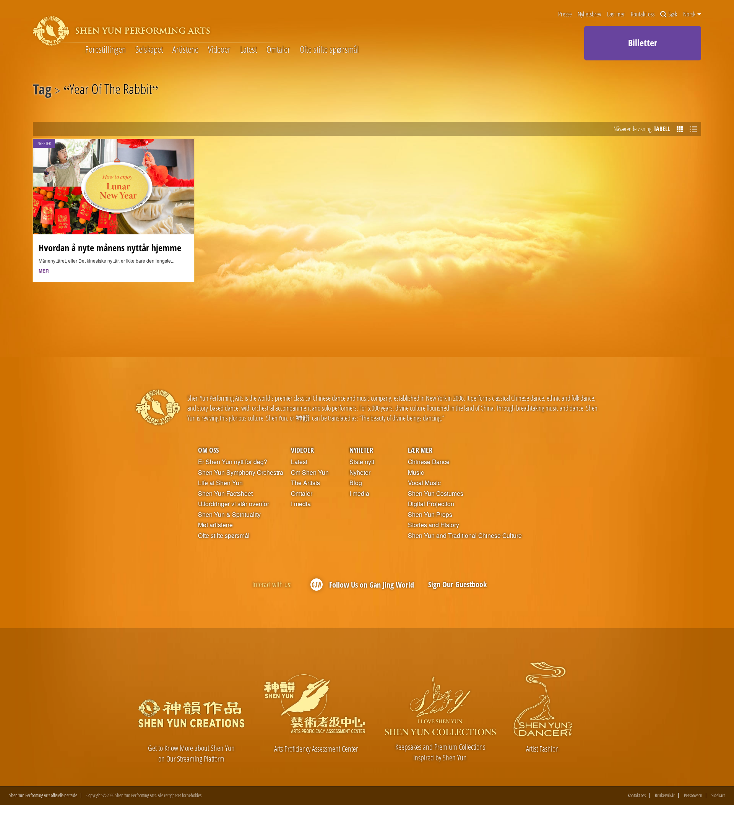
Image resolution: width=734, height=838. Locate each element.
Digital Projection (431, 504)
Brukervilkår (665, 795)
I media (301, 504)
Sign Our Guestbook (457, 584)
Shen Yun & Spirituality (229, 514)
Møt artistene (215, 525)
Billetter (642, 42)
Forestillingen (105, 50)
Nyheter (361, 450)
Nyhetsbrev (589, 14)
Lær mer (616, 14)
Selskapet (149, 50)
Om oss (208, 450)
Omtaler (278, 50)
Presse (565, 14)
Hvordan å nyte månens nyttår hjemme (110, 248)
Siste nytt (361, 462)
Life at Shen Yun (220, 483)
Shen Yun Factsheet (225, 493)
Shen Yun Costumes (435, 493)
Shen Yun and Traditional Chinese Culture (465, 535)
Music (416, 472)
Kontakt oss (642, 14)
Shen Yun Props (430, 514)
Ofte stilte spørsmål (329, 50)
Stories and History (433, 525)
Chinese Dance (429, 462)
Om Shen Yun (310, 472)
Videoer (219, 50)
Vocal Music (424, 483)
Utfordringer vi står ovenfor (233, 504)
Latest (248, 50)
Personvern (693, 795)
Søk (672, 14)
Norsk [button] (690, 14)
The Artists (305, 483)
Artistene (185, 50)
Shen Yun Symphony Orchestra (240, 472)
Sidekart (718, 795)
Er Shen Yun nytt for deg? (232, 462)
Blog (355, 483)
